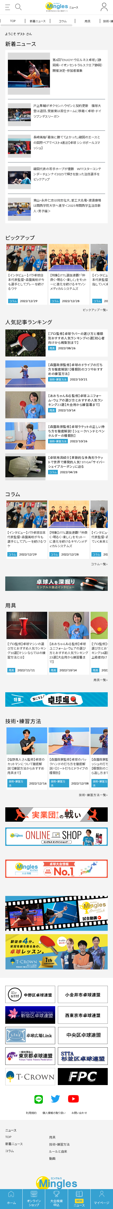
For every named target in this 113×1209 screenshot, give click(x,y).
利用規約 (31, 1112)
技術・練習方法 (59, 1144)
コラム (62, 21)
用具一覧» (101, 680)
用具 (87, 21)
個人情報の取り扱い (54, 1112)
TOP (13, 21)
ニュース (11, 1130)
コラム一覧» (99, 564)
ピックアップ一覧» (95, 310)
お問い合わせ (79, 1112)
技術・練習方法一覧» (93, 795)
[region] (56, 21)
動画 (52, 1159)
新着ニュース (38, 21)
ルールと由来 (58, 1151)
